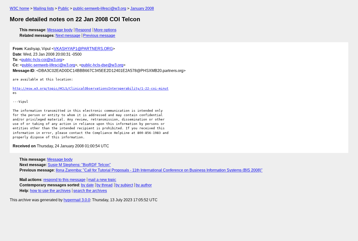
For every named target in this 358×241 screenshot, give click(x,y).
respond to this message (64, 180)
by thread (104, 185)
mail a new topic (102, 180)
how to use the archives (50, 191)
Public (63, 8)
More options (105, 30)
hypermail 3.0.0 (77, 200)
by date (87, 185)
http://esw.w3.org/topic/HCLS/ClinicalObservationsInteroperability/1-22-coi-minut (91, 88)
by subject (124, 185)
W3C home (19, 8)
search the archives (90, 191)
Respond (83, 30)
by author (144, 185)
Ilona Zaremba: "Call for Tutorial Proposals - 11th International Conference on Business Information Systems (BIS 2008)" (159, 170)
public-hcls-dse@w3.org (102, 65)
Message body (60, 30)
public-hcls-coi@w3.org (41, 60)
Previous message (99, 35)
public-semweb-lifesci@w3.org (99, 8)
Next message (68, 35)
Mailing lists (43, 8)
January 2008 (142, 8)
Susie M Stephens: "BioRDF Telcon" (79, 165)
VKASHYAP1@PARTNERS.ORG (83, 49)
